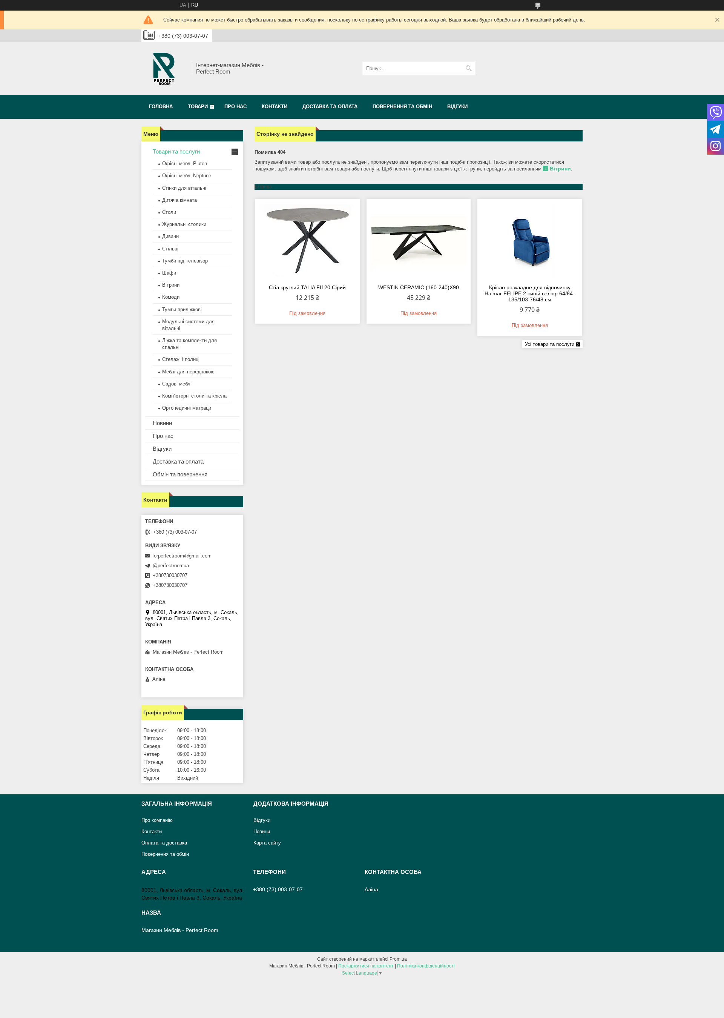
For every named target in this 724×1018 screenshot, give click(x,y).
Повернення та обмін (402, 106)
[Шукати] (468, 68)
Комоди (170, 297)
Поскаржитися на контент (366, 966)
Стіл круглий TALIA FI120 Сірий (307, 287)
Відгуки (457, 106)
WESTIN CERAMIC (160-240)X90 (418, 287)
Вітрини (560, 169)
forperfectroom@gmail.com (182, 556)
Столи (169, 212)
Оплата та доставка (164, 843)
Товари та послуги (176, 151)
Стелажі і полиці (180, 359)
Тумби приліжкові (182, 309)
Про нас (235, 106)
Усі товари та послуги (549, 344)
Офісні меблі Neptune (186, 175)
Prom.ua (398, 959)
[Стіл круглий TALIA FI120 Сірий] (307, 240)
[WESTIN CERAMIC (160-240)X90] (418, 240)
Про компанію (157, 820)
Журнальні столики (184, 224)
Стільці (170, 249)
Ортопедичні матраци (186, 408)
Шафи (169, 273)
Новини (162, 423)
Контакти (274, 106)
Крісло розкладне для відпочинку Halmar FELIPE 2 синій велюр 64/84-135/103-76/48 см (530, 293)
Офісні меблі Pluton (184, 163)
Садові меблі (177, 384)
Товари (198, 106)
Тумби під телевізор (185, 261)
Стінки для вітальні (184, 188)
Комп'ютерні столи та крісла (194, 396)
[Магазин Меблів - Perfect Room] (164, 68)
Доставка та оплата (329, 106)
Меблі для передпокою (188, 372)
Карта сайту (267, 843)
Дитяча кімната (179, 200)
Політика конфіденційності (426, 966)
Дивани (170, 236)
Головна (161, 106)
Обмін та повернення (180, 474)
